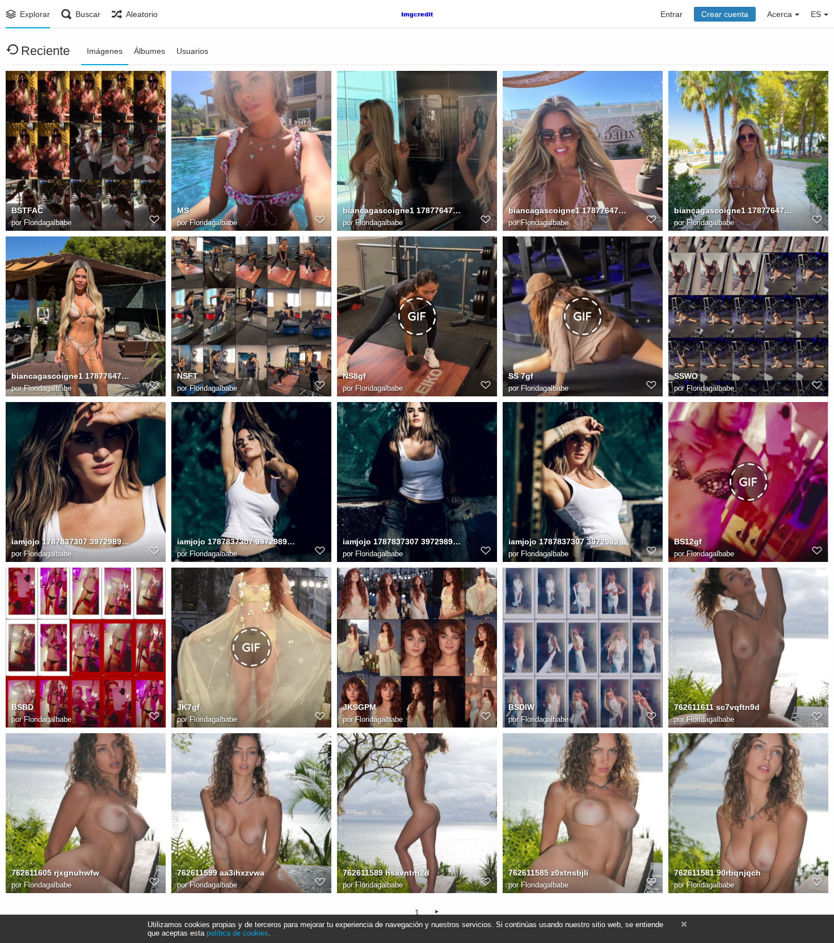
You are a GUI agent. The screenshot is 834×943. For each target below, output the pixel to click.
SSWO (686, 375)
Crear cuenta (724, 14)
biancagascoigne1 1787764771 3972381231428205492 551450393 (733, 210)
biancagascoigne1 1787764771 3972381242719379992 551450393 (70, 375)
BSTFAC (27, 210)
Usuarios (192, 51)
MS (183, 210)
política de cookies (237, 933)
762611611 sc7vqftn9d (717, 707)
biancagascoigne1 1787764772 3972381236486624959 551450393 (567, 210)
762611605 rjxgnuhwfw (55, 872)
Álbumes (149, 51)
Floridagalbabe (47, 222)
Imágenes (105, 51)
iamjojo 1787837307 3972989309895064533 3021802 (70, 541)
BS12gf (688, 541)
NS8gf (354, 375)
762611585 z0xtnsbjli (548, 872)
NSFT (187, 375)
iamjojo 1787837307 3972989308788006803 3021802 (236, 541)
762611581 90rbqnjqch (717, 872)
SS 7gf (520, 375)
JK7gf (188, 707)
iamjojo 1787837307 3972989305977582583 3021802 (567, 541)
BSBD (22, 707)
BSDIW (521, 707)
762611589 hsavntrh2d (386, 872)
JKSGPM (359, 707)
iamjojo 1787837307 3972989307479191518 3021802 (402, 541)
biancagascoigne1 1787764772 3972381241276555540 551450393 (402, 210)
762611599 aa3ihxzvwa (220, 872)
